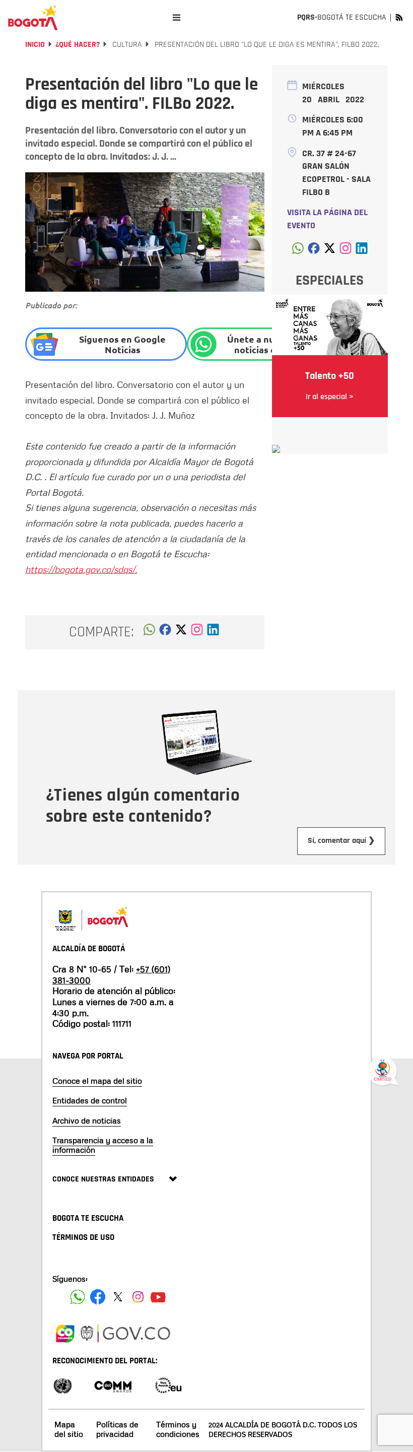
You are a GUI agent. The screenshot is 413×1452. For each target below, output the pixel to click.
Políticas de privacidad (117, 1429)
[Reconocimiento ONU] (62, 1385)
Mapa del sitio (68, 1429)
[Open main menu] (176, 17)
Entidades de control (89, 1100)
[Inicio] (32, 17)
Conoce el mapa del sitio (97, 1081)
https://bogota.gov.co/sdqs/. (81, 569)
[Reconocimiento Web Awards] (168, 1385)
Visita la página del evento (327, 219)
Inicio (35, 44)
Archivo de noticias (86, 1120)
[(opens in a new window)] (197, 632)
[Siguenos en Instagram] (138, 1296)
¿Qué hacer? (77, 44)
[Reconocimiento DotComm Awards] (113, 1385)
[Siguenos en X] (117, 1296)
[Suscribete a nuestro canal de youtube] (158, 1296)
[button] (149, 632)
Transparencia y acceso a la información (102, 1145)
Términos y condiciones (177, 1429)
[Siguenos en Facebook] (77, 1296)
